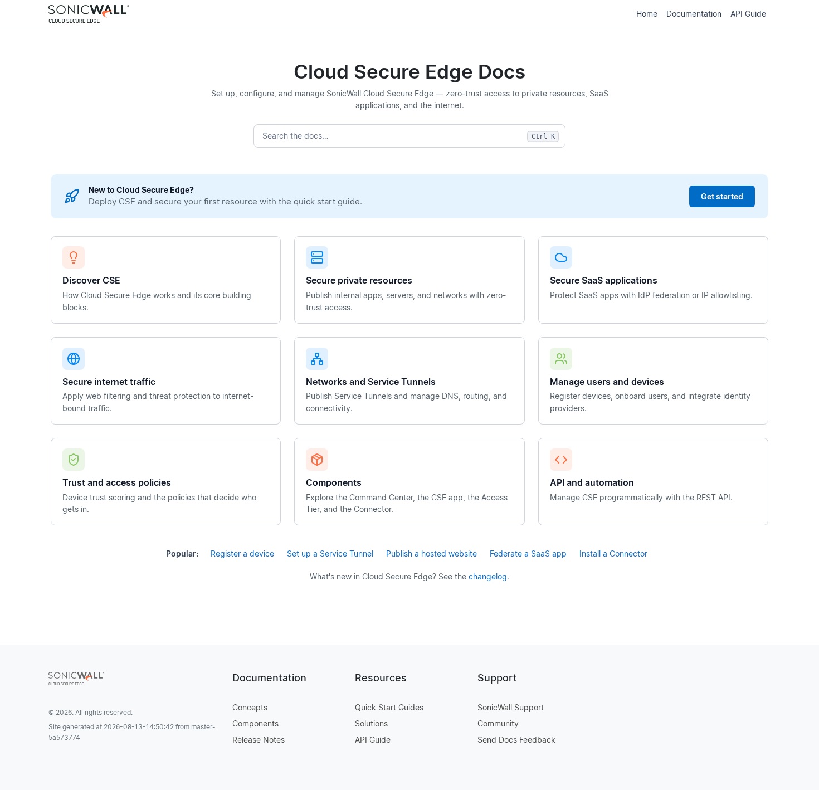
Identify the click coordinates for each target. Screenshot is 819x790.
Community (498, 723)
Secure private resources (359, 280)
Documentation (694, 13)
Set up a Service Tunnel (330, 553)
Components (334, 482)
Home (646, 13)
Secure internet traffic (108, 381)
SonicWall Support (510, 707)
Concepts (249, 707)
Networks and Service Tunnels (371, 381)
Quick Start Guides (389, 707)
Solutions (371, 723)
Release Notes (258, 739)
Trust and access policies (116, 482)
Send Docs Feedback (516, 739)
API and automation (592, 482)
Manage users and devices (607, 381)
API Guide (748, 13)
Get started (722, 196)
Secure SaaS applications (603, 280)
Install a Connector (613, 553)
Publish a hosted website (431, 553)
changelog (488, 576)
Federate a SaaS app (528, 553)
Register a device (242, 553)
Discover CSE (91, 280)
